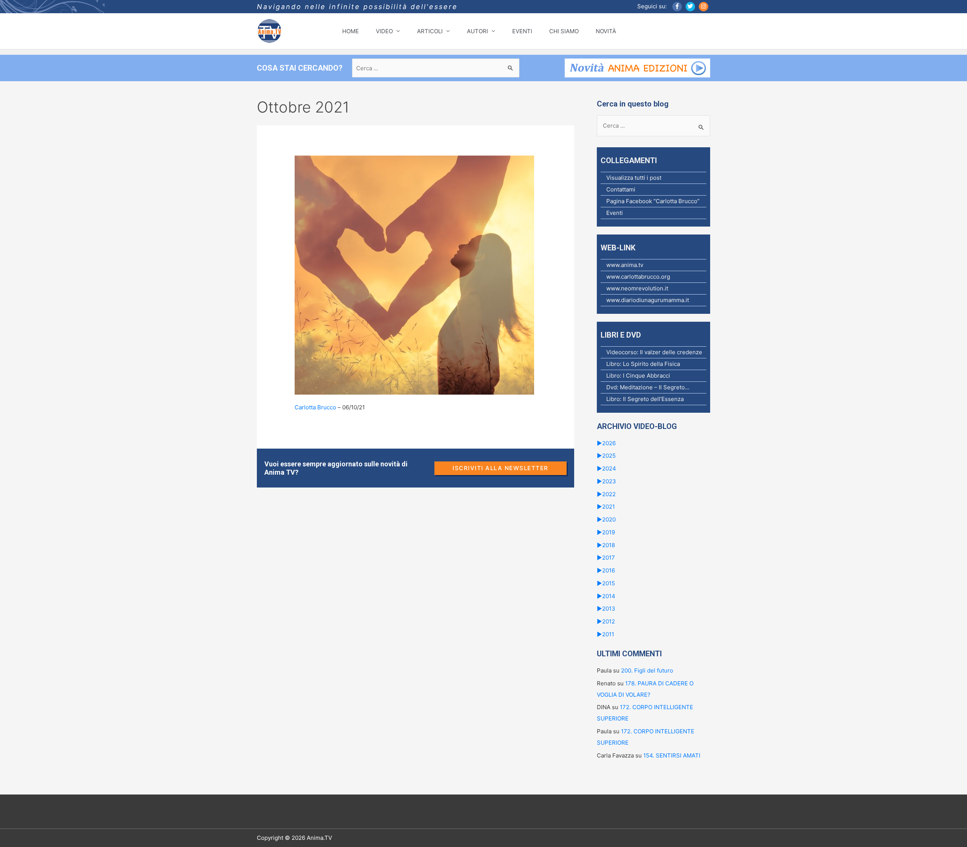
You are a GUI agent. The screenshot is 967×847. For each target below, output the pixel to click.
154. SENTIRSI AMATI (671, 755)
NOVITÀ (606, 31)
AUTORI (477, 31)
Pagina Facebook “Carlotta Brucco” (653, 201)
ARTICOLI (430, 31)
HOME (350, 31)
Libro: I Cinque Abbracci (638, 375)
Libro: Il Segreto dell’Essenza (645, 399)
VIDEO (384, 31)
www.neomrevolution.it (637, 288)
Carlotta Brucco (315, 407)
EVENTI (522, 31)
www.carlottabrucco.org (638, 276)
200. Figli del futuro (647, 670)
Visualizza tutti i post (633, 177)
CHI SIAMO (564, 31)
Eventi (614, 212)
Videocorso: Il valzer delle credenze (654, 352)
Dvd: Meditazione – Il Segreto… (647, 387)
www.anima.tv (624, 264)
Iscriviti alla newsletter (500, 468)
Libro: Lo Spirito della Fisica (643, 363)
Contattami (620, 189)
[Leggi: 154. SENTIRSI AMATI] (414, 274)
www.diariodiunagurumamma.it (647, 300)
